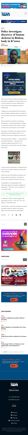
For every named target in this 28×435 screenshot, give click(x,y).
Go (25, 259)
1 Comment (4, 338)
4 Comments (4, 321)
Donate (13, 300)
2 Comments (4, 330)
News (2, 28)
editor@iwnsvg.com (15, 399)
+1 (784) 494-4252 (14, 397)
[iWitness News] (14, 384)
